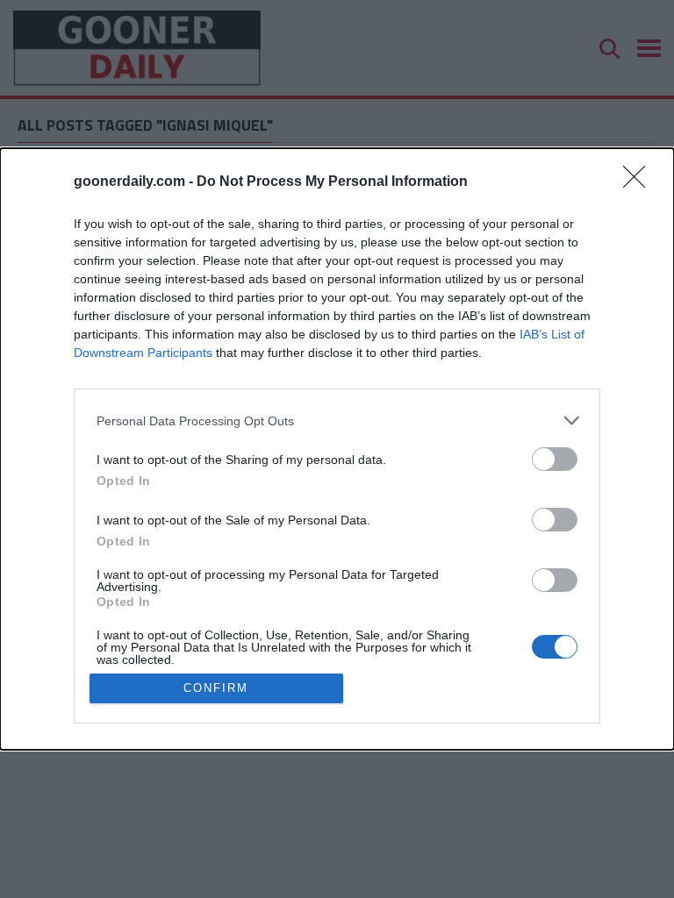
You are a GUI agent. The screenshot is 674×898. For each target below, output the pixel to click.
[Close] (639, 182)
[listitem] (337, 420)
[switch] (554, 459)
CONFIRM (215, 688)
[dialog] (337, 448)
